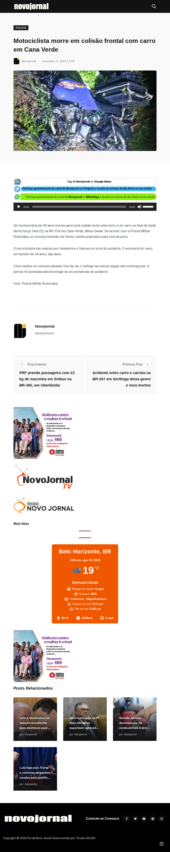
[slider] (148, 206)
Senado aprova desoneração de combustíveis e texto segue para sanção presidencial (134, 727)
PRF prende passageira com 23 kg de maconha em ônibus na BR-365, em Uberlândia (47, 379)
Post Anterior (37, 364)
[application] (85, 207)
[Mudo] (139, 207)
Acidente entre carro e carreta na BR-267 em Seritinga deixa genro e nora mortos (121, 379)
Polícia (21, 28)
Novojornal (45, 326)
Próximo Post (132, 364)
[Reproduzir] (19, 207)
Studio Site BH (85, 838)
